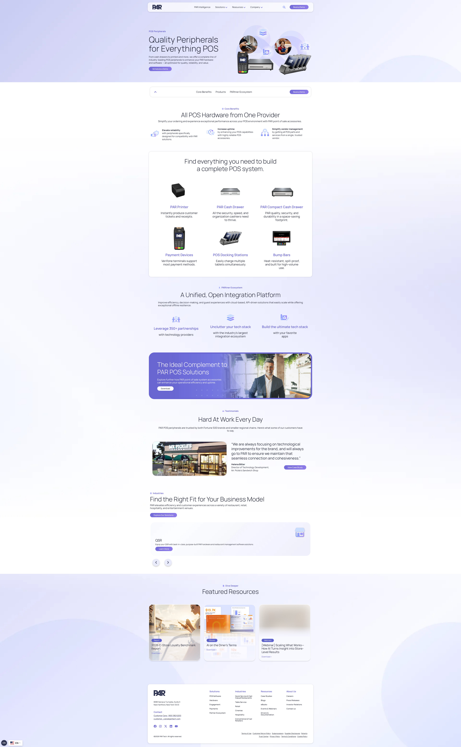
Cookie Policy (302, 736)
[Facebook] (155, 726)
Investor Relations (294, 704)
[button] (156, 562)
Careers (289, 696)
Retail (237, 706)
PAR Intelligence (202, 7)
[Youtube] (176, 726)
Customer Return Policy (262, 733)
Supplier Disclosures (292, 733)
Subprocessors (277, 733)
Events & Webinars (269, 709)
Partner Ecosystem (217, 713)
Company (255, 7)
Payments (213, 709)
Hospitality (239, 715)
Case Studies (266, 696)
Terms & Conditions (288, 736)
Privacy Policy (275, 736)
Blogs (263, 700)
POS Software (215, 696)
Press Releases (292, 700)
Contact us (291, 709)
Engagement (214, 704)
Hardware (213, 700)
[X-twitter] (165, 726)
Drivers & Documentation (267, 714)
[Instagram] (160, 726)
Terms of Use (246, 733)
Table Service (240, 702)
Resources (237, 7)
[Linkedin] (171, 726)
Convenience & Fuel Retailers (243, 720)
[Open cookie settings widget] (4, 743)
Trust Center (264, 736)
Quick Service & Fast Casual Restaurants (243, 697)
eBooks (264, 704)
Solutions (220, 7)
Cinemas (239, 710)
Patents (304, 733)
